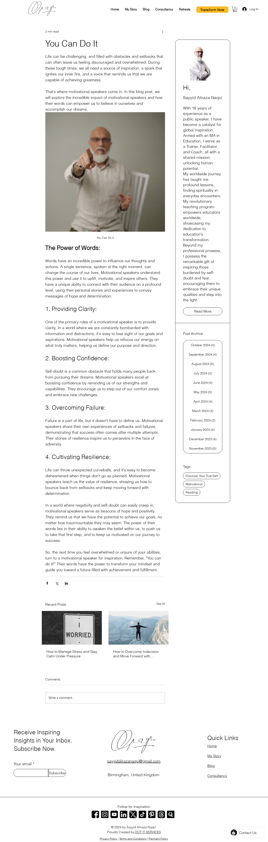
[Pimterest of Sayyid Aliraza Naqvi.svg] (152, 814)
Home (212, 746)
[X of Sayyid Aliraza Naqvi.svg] (133, 814)
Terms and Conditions (133, 838)
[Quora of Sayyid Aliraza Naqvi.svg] (170, 814)
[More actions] (162, 31)
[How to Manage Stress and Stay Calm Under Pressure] (72, 628)
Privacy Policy (108, 838)
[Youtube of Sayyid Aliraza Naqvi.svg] (114, 814)
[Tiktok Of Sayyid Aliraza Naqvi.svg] (142, 814)
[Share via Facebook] (47, 583)
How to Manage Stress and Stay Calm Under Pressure (71, 653)
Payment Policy (158, 838)
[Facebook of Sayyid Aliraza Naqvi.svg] (95, 814)
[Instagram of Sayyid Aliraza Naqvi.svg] (104, 814)
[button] (235, 9)
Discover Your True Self (202, 476)
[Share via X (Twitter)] (57, 583)
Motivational (194, 484)
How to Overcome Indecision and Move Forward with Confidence (136, 653)
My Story (214, 756)
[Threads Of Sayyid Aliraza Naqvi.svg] (161, 814)
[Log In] (244, 9)
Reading (192, 492)
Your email (23, 764)
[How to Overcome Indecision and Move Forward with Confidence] (138, 628)
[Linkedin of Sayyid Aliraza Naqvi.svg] (123, 814)
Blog (211, 765)
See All (160, 603)
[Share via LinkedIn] (66, 583)
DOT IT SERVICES (148, 832)
